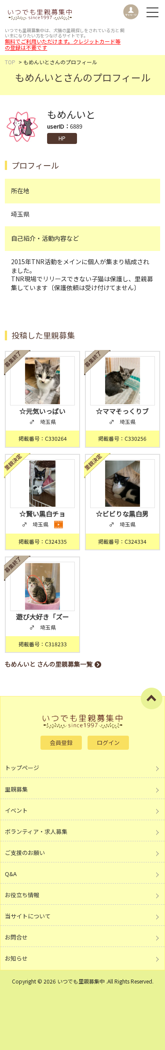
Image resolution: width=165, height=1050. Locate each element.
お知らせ (16, 958)
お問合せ (16, 937)
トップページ (22, 767)
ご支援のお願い (25, 852)
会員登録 (61, 742)
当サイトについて (28, 916)
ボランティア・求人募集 (36, 831)
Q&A (11, 873)
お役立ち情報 (22, 895)
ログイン (108, 742)
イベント (16, 810)
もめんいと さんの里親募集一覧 (48, 663)
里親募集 (16, 789)
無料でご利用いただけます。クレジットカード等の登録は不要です (63, 44)
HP (62, 138)
